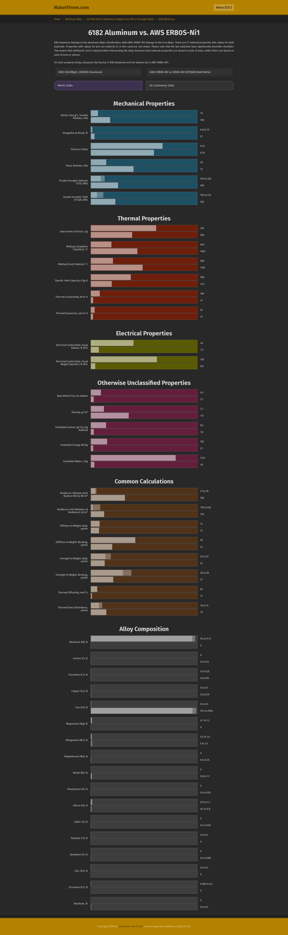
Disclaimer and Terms (131, 926)
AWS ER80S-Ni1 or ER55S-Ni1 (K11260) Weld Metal (180, 72)
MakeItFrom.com (71, 7)
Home (57, 19)
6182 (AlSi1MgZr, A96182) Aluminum (80, 72)
